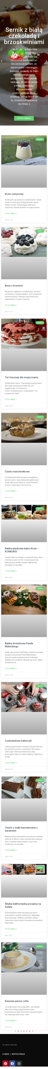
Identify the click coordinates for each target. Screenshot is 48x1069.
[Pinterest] (5, 1063)
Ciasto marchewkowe (17, 471)
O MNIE (6, 1054)
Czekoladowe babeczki (18, 740)
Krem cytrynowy (14, 194)
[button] (31, 55)
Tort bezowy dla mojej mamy (21, 377)
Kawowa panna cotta (17, 1001)
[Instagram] (19, 1063)
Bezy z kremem (14, 285)
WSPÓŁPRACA (18, 1054)
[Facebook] (12, 1063)
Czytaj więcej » (11, 213)
